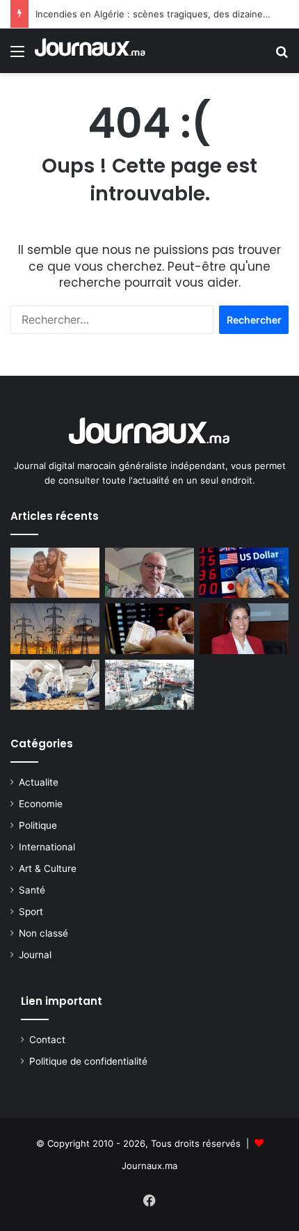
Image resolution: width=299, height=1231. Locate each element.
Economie (41, 803)
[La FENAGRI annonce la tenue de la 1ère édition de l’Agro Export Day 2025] (54, 685)
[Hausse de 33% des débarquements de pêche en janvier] (149, 685)
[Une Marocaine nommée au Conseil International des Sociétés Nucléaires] (244, 628)
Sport (31, 911)
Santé (32, 890)
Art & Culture (47, 868)
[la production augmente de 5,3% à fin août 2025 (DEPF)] (54, 628)
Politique (38, 825)
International (47, 846)
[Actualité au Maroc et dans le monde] (90, 50)
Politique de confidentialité (88, 1061)
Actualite (38, 782)
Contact (47, 1039)
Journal (35, 954)
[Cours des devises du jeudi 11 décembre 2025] (244, 573)
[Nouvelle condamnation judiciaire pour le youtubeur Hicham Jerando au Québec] (149, 573)
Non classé (43, 933)
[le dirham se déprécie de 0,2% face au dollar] (149, 628)
